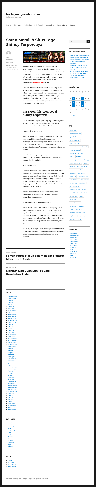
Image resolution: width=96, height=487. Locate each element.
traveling (72, 219)
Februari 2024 (12, 310)
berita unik (11, 427)
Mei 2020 (10, 399)
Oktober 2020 (12, 390)
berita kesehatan (11, 65)
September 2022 (12, 344)
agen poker (73, 130)
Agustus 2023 (12, 322)
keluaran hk (85, 179)
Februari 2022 (12, 358)
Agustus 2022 (12, 346)
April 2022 (11, 354)
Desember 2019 (12, 409)
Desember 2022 (12, 338)
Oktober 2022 (12, 342)
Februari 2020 (12, 405)
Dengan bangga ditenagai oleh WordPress (35, 479)
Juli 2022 (10, 348)
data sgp (78, 156)
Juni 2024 (10, 303)
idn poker (72, 166)
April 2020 (11, 401)
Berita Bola (11, 423)
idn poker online (82, 166)
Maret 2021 (11, 380)
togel (9, 445)
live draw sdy (38, 82)
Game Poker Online (76, 163)
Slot (9, 439)
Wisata (79, 219)
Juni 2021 (10, 374)
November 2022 (12, 340)
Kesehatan (82, 183)
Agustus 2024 (12, 299)
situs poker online (75, 203)
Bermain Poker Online (76, 153)
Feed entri (11, 462)
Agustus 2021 (12, 370)
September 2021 (12, 368)
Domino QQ (85, 160)
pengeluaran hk (74, 186)
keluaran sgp (74, 183)
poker (84, 189)
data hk (72, 156)
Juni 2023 (10, 326)
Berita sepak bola (75, 143)
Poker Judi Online (82, 193)
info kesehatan (10, 67)
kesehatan (9, 62)
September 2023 (12, 320)
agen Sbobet (73, 137)
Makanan (10, 437)
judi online (81, 173)
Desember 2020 (12, 386)
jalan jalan (73, 173)
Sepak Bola (73, 199)
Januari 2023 (11, 336)
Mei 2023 (10, 328)
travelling (10, 447)
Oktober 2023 (12, 318)
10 (73, 102)
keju (7, 69)
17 (73, 105)
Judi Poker (28, 25)
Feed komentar (12, 464)
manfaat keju (13, 69)
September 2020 (12, 391)
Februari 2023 (12, 334)
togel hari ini (78, 209)
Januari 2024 (11, 312)
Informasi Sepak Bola (76, 170)
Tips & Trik (81, 206)
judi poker (73, 176)
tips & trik (11, 443)
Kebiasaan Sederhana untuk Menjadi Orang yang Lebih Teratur (78, 67)
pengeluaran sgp (75, 189)
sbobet (81, 196)
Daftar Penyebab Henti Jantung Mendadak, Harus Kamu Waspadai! (79, 61)
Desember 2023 (12, 314)
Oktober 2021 (12, 366)
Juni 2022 (10, 350)
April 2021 (11, 378)
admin (8, 57)
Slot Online (50, 25)
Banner (72, 25)
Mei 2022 (10, 352)
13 (82, 102)
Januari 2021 (11, 384)
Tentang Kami (62, 25)
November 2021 (12, 364)
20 (82, 105)
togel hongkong (81, 212)
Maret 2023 (11, 332)
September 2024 (12, 297)
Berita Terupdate (75, 150)
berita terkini (84, 147)
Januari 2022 (11, 360)
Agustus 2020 (12, 393)
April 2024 (11, 306)
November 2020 (12, 388)
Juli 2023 (10, 324)
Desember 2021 (12, 362)
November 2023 (12, 316)
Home (8, 25)
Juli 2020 (10, 395)
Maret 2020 (11, 403)
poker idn (72, 193)
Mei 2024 (10, 304)
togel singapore (83, 216)
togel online (73, 216)
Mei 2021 (10, 376)
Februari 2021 (12, 382)
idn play (86, 163)
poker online (73, 196)
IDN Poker (17, 25)
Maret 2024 (11, 308)
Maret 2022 (11, 356)
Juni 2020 (10, 397)
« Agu (73, 116)
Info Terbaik (38, 25)
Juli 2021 (10, 372)
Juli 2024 (10, 301)
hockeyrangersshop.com (23, 14)
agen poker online (75, 133)
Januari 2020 (11, 407)
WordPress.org (12, 466)
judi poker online (83, 176)
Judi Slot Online (74, 179)
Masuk (10, 460)
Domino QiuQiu (74, 160)
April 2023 (11, 330)
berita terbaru (12, 425)
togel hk (72, 212)
